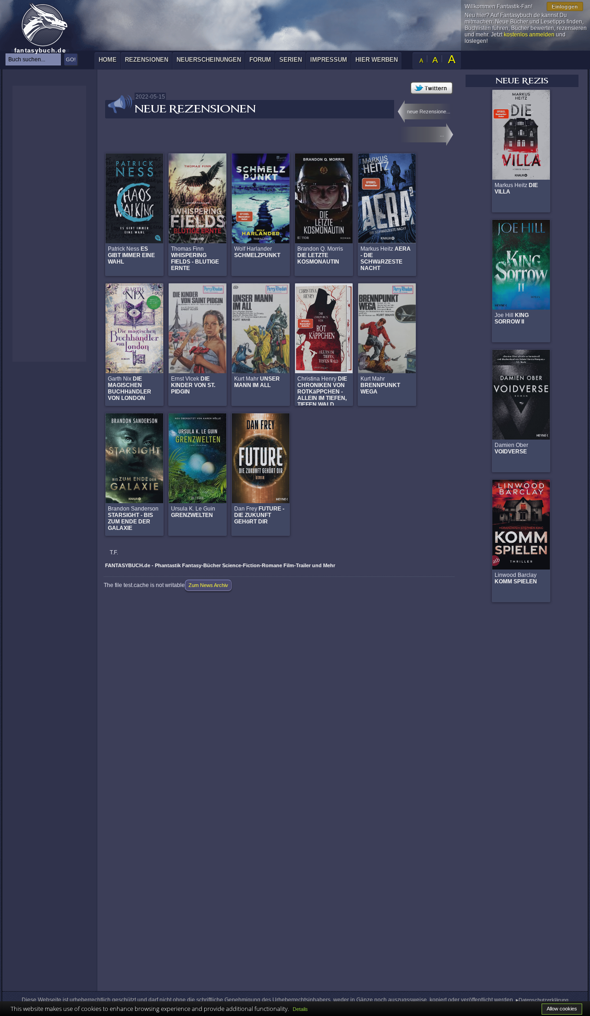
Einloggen (565, 6)
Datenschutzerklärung (543, 1000)
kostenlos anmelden (529, 34)
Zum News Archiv (208, 585)
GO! (71, 59)
